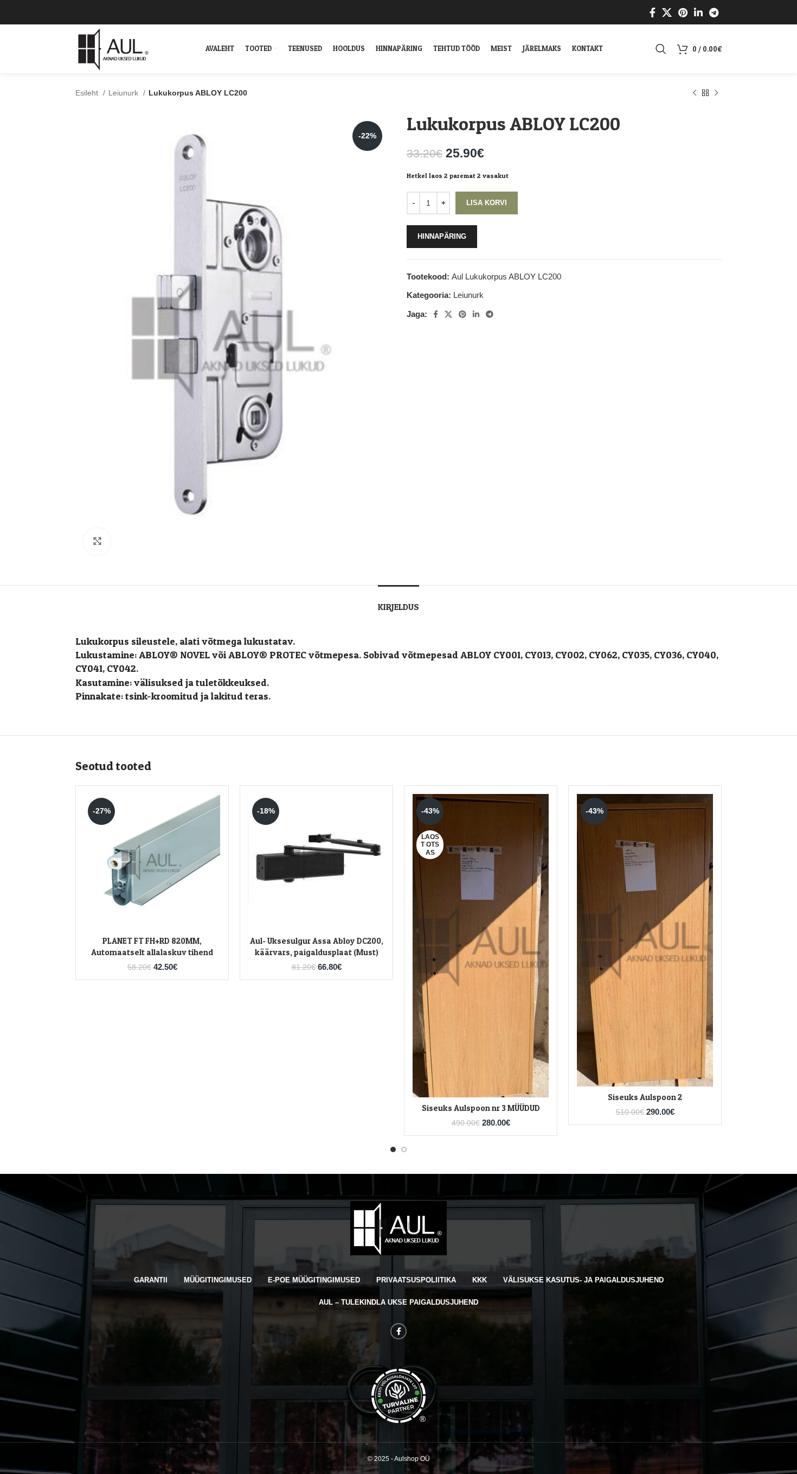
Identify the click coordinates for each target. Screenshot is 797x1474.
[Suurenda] (97, 541)
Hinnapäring (441, 236)
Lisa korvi (486, 203)
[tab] (398, 601)
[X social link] (667, 12)
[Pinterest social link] (683, 12)
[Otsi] (661, 49)
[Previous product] (694, 92)
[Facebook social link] (652, 12)
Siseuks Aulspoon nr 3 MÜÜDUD (481, 1108)
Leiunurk (124, 92)
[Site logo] (113, 48)
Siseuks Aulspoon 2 (645, 1097)
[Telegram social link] (714, 12)
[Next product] (716, 92)
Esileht (87, 92)
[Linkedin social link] (698, 12)
